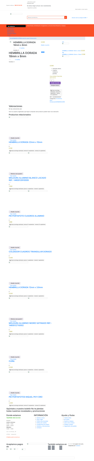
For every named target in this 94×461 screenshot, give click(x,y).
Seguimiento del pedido (70, 426)
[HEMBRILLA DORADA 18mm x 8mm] (41, 52)
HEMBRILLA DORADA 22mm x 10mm (25, 142)
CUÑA (12, 361)
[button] (79, 17)
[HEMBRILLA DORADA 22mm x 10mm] (18, 126)
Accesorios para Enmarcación (28, 38)
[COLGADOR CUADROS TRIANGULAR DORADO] (18, 235)
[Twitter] (53, 447)
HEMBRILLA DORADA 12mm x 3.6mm (26, 287)
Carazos (78, 445)
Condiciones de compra (43, 424)
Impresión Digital (11, 33)
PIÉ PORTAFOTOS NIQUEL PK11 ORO (25, 397)
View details (12, 78)
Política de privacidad (42, 421)
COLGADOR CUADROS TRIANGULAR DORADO (30, 251)
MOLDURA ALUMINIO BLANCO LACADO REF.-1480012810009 (27, 179)
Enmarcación (10, 30)
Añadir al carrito (45, 45)
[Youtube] (60, 447)
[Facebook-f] (49, 447)
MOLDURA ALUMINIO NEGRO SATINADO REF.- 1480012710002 (30, 324)
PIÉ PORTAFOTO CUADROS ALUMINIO (26, 216)
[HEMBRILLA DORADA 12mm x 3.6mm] (18, 271)
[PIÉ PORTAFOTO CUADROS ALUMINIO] (28, 199)
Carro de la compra (69, 422)
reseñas (21, 48)
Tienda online (33, 25)
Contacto (53, 25)
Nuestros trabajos (61, 25)
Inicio (28, 25)
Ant (63, 42)
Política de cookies (42, 422)
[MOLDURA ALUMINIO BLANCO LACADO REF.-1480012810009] (28, 161)
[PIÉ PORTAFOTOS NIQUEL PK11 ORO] (28, 380)
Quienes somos (47, 25)
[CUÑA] (18, 345)
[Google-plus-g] (57, 447)
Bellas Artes (10, 28)
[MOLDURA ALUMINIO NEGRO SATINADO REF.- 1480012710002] (28, 307)
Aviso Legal (40, 419)
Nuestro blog (40, 25)
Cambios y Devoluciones (43, 426)
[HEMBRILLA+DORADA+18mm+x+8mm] (42, 52)
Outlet (8, 35)
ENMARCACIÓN (17, 38)
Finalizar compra (68, 424)
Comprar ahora (55, 85)
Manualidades (10, 32)
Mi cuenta (66, 419)
